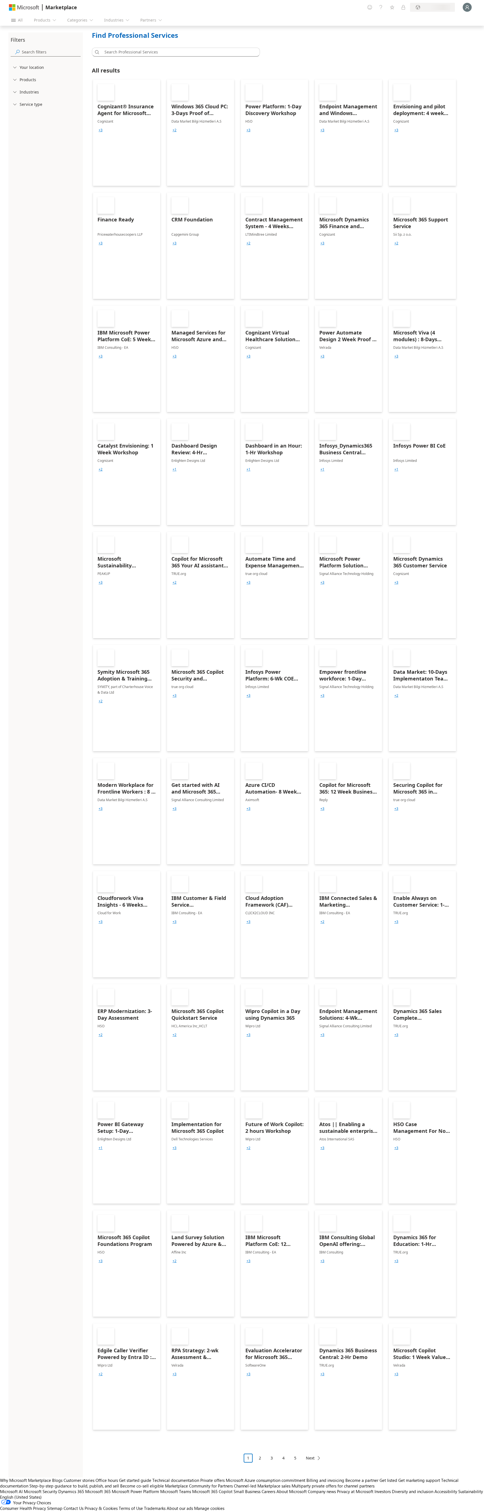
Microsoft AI (11, 1491)
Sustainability (470, 1491)
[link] (126, 132)
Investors (382, 1491)
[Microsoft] (24, 7)
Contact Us (73, 1508)
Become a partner (361, 1480)
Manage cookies (209, 1508)
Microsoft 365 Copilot (212, 1491)
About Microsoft (291, 1491)
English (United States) (21, 1497)
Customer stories (79, 1480)
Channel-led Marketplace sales (262, 1486)
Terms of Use (131, 1508)
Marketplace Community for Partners (199, 1486)
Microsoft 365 (98, 1491)
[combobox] (177, 52)
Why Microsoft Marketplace (25, 1480)
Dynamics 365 (71, 1491)
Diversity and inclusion (412, 1491)
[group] (100, 130)
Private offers (212, 1480)
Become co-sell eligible (142, 1486)
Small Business (247, 1491)
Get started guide (135, 1480)
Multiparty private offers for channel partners (333, 1486)
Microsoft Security (40, 1491)
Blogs (57, 1480)
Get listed (388, 1480)
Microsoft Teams (175, 1491)
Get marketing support (419, 1480)
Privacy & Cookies (101, 1508)
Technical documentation (175, 1480)
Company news (322, 1491)
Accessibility (445, 1491)
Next (310, 1458)
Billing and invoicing (325, 1480)
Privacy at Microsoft (355, 1491)
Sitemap (54, 1508)
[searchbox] (51, 52)
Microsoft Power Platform (135, 1491)
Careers (268, 1491)
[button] (96, 52)
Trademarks (155, 1508)
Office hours (107, 1480)
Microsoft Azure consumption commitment (266, 1480)
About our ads (180, 1508)
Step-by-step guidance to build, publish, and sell (74, 1486)
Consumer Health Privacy (23, 1508)
